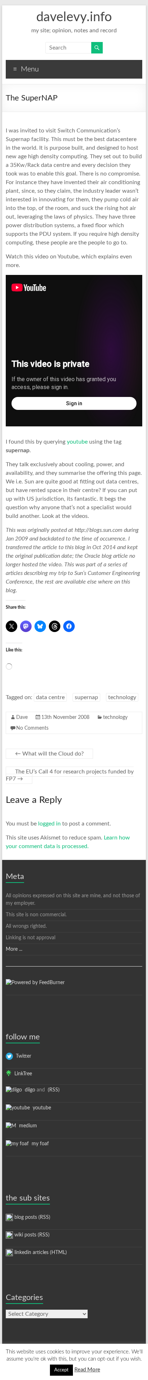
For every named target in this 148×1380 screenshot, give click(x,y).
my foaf (39, 1143)
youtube (77, 442)
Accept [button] (61, 1370)
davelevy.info (74, 17)
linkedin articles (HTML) (40, 1252)
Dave (22, 717)
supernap (86, 697)
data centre (50, 697)
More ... (14, 949)
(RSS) (53, 1090)
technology (122, 697)
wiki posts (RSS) (31, 1235)
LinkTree (21, 1073)
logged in (49, 824)
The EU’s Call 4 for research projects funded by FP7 (70, 775)
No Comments (32, 728)
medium (26, 1125)
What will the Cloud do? (49, 754)
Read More (87, 1369)
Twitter (22, 1056)
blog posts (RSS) (31, 1217)
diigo (28, 1090)
